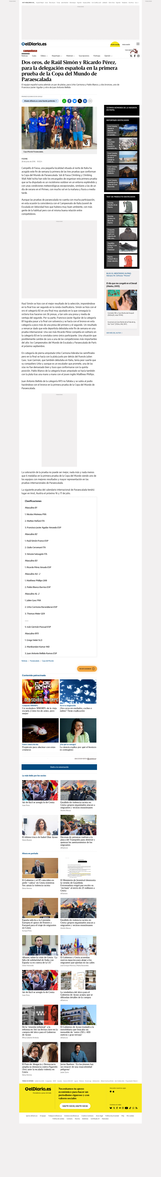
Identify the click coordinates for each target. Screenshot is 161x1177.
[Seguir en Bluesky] (111, 1108)
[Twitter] (131, 55)
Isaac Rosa (26, 805)
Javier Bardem (64, 2)
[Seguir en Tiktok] (130, 1108)
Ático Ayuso (52, 2)
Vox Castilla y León (96, 2)
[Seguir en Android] (110, 1091)
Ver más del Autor (113, 333)
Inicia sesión (126, 44)
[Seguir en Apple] (113, 1091)
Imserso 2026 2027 (68, 1081)
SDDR (54, 1081)
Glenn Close (112, 2)
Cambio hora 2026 (39, 1081)
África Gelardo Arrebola (30, 1038)
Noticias (25, 56)
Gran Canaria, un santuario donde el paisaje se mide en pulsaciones (112, 157)
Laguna (76, 1081)
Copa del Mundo (48, 661)
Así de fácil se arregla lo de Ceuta (38, 802)
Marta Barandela (83, 965)
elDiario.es (64, 848)
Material (69, 56)
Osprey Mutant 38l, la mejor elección (113, 259)
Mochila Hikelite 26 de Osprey (112, 205)
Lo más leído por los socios (34, 775)
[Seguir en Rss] (136, 1108)
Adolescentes (96, 1081)
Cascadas (59, 1081)
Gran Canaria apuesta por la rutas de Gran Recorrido (113, 183)
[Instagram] (138, 55)
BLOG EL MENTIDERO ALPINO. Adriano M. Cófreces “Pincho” (118, 274)
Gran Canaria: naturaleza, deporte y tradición (112, 170)
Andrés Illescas (65, 810)
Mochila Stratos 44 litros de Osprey (111, 219)
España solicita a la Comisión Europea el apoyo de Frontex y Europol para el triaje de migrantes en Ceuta (39, 924)
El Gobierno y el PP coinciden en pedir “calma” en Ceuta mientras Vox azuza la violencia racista (38, 883)
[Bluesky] (74, 101)
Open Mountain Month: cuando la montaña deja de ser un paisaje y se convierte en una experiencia (112, 144)
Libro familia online (119, 1081)
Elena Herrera (27, 888)
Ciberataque (72, 2)
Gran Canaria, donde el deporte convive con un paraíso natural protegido (112, 130)
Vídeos (43, 56)
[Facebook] (135, 55)
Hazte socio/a (115, 44)
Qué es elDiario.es (31, 1116)
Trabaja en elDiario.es (55, 1116)
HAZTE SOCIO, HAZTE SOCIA (75, 1106)
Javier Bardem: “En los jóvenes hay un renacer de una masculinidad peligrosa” (77, 1067)
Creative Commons (87, 1116)
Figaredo (79, 2)
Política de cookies (58, 1119)
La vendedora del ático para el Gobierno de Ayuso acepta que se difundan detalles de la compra (76, 995)
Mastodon (105, 1119)
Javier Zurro (64, 1072)
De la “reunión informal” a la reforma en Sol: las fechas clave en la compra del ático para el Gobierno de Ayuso (40, 1030)
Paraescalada (34, 661)
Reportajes (56, 56)
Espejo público (86, 2)
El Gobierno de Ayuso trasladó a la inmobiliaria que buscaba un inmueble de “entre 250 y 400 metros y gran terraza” (77, 1030)
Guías (34, 56)
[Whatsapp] (64, 101)
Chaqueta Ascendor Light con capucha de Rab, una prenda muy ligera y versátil (112, 234)
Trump (58, 2)
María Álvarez (27, 840)
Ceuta (46, 2)
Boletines (85, 1119)
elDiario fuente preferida (107, 1081)
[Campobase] (30, 51)
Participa (96, 56)
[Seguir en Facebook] (117, 1108)
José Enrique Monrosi (68, 965)
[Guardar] (90, 101)
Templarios (124, 2)
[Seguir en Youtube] (126, 1108)
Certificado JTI (95, 1119)
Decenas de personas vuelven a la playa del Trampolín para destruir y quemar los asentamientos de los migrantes (77, 841)
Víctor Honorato (28, 965)
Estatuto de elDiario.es (71, 1116)
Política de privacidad (112, 1116)
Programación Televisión (132, 1081)
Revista (77, 1119)
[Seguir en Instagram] (123, 1108)
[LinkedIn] (85, 101)
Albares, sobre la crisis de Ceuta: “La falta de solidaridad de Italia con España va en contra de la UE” (39, 960)
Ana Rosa (131, 2)
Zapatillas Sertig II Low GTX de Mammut (112, 246)
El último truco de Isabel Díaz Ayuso (40, 837)
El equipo (43, 1116)
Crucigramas (48, 1081)
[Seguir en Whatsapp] (133, 1108)
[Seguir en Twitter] (114, 1108)
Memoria (81, 1081)
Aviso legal (99, 1116)
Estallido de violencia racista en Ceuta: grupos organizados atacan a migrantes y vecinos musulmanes (77, 805)
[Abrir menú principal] (137, 44)
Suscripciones (84, 56)
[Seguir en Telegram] (120, 1108)
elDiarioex (64, 893)
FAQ (122, 1116)
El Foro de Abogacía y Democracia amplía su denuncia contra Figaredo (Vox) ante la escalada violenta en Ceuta (39, 1068)
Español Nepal (40, 2)
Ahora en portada (30, 853)
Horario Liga (88, 1081)
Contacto (69, 1119)
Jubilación (104, 2)
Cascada (137, 2)
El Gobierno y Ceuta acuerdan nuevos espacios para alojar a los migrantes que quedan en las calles (77, 960)
